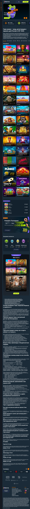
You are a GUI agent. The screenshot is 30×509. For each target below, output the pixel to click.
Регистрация (25, 1)
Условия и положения (15, 495)
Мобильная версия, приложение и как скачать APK (12, 303)
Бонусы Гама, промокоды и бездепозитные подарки (12, 301)
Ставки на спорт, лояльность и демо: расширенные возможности (14, 304)
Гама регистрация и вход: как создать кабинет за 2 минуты (13, 300)
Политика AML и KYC (15, 488)
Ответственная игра (15, 492)
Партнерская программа (6, 490)
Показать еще (16, 293)
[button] (24, 18)
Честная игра (14, 493)
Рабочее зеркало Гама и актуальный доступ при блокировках (14, 299)
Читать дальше (7, 230)
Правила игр (14, 494)
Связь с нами (27, 488)
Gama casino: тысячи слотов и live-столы (11, 302)
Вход (19, 1)
